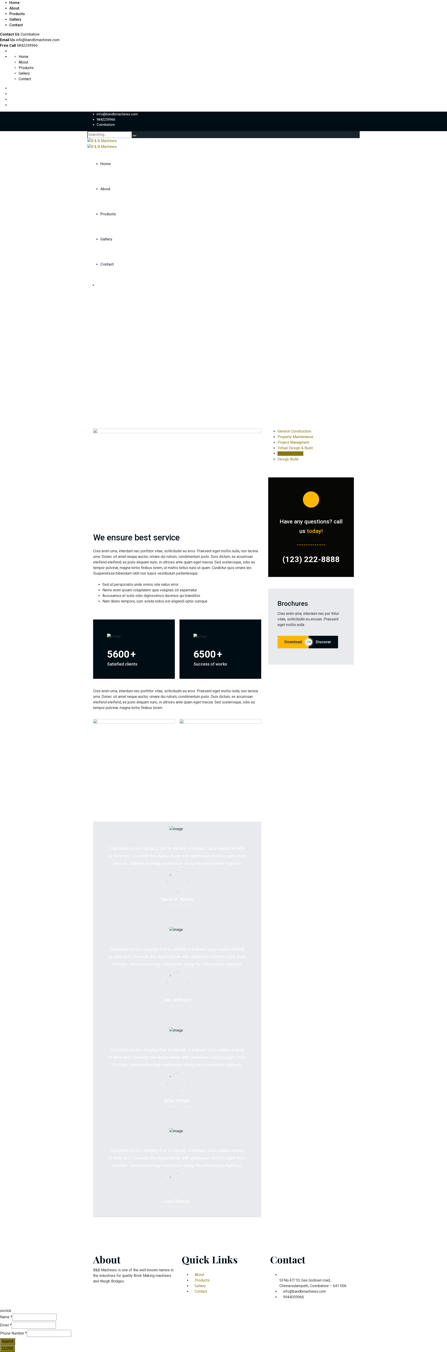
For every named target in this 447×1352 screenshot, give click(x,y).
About (14, 8)
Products (17, 14)
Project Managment (293, 442)
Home (14, 2)
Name (6, 1317)
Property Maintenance (295, 437)
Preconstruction (290, 453)
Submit (7, 1341)
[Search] (134, 136)
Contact (16, 25)
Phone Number (13, 1333)
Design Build (288, 459)
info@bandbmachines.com (38, 40)
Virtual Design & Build (295, 448)
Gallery (15, 19)
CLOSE (7, 1348)
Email (5, 1325)
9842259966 (106, 119)
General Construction (294, 431)
